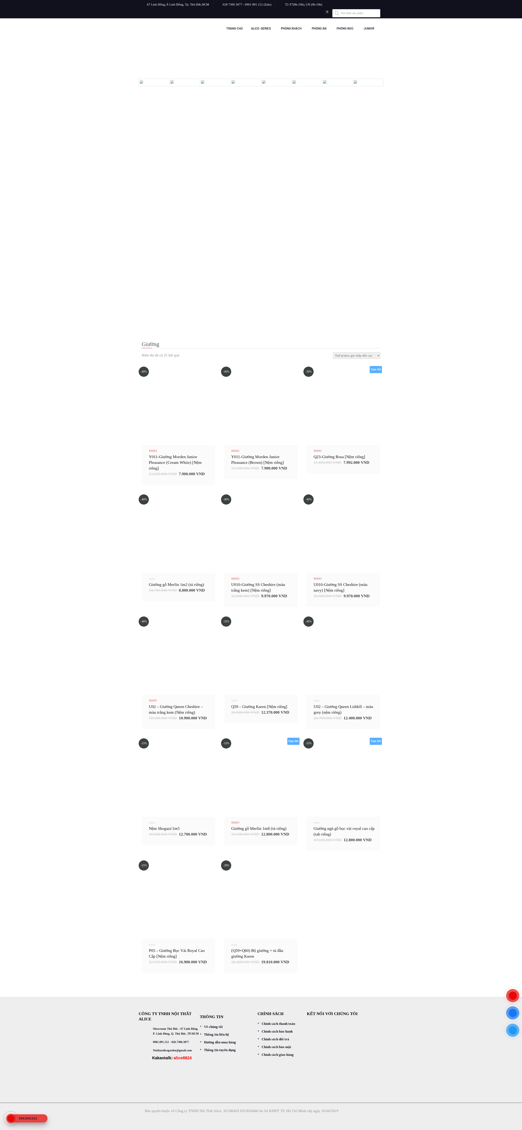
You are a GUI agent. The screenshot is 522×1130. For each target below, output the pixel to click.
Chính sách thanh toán (278, 1024)
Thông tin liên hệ (216, 1034)
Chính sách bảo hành (277, 1031)
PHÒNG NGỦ (345, 28)
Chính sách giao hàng (278, 1055)
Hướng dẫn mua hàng (220, 1042)
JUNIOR (369, 28)
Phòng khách (291, 28)
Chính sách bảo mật (276, 1047)
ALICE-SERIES (261, 28)
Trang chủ (234, 28)
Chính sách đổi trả (275, 1039)
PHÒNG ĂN (319, 28)
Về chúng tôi (213, 1027)
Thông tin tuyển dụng (220, 1050)
